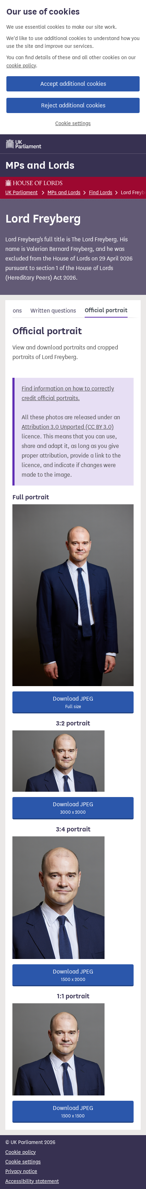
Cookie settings (73, 123)
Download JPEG (73, 702)
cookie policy (21, 66)
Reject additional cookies (73, 105)
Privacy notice (21, 1171)
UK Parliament (21, 193)
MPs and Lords (39, 165)
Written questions (53, 310)
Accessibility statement (32, 1181)
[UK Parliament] (23, 144)
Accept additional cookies (73, 83)
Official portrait (106, 310)
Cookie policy (20, 1152)
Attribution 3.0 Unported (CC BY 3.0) (68, 427)
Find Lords (100, 193)
